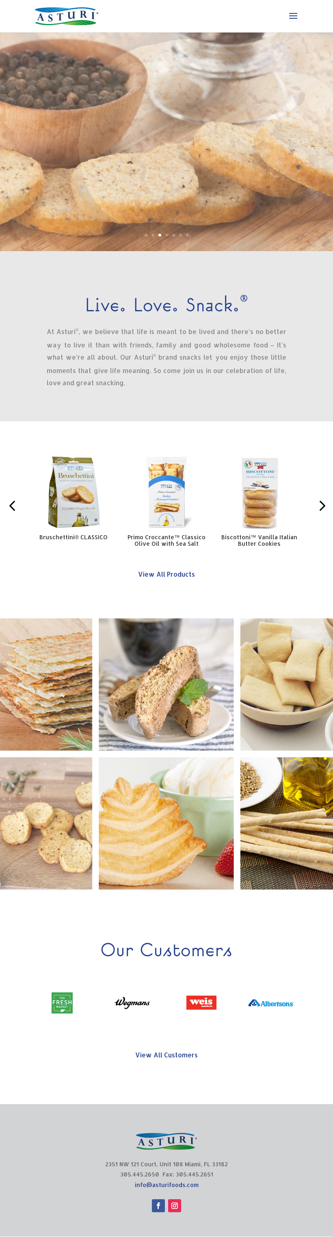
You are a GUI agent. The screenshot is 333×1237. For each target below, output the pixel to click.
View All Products (166, 574)
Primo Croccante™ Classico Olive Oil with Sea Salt (166, 540)
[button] (12, 506)
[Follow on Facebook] (158, 1205)
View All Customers (166, 1054)
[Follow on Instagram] (174, 1205)
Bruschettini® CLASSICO (73, 537)
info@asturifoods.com (167, 1184)
